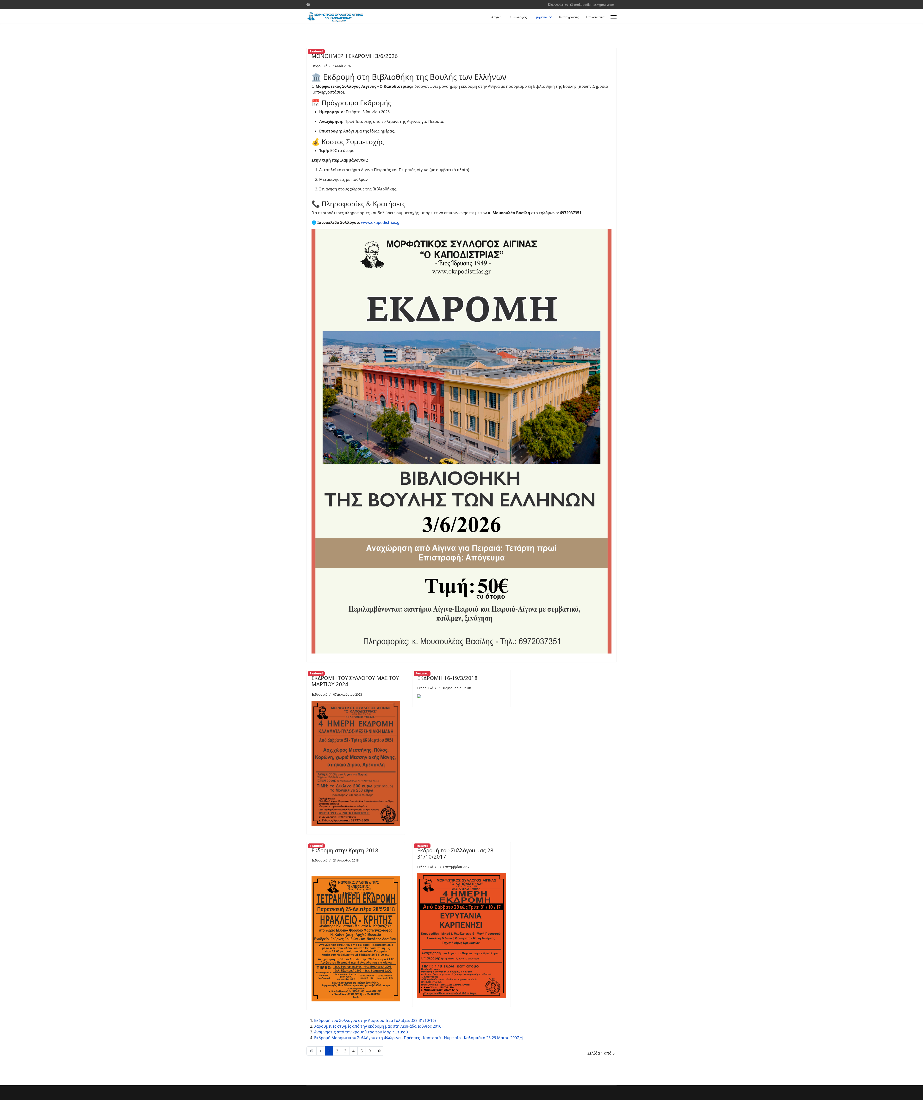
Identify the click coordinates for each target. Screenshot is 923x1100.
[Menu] (614, 17)
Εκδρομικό (319, 66)
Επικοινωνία (595, 17)
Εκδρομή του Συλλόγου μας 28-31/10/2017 (456, 853)
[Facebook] (308, 4)
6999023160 (559, 5)
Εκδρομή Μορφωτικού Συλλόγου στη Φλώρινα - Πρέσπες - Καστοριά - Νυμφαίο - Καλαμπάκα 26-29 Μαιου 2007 (418, 1037)
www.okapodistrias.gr (381, 222)
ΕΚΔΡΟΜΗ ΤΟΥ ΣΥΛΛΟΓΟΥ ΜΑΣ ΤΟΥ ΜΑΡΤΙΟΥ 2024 (355, 681)
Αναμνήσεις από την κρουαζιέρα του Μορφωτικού (361, 1032)
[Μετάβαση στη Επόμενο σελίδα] (370, 1051)
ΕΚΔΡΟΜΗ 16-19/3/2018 (447, 677)
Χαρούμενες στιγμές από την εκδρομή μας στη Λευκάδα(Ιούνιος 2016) (378, 1026)
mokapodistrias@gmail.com (594, 5)
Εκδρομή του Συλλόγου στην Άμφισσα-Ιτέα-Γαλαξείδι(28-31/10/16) (375, 1020)
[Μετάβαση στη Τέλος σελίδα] (379, 1051)
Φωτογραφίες (569, 17)
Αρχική (496, 17)
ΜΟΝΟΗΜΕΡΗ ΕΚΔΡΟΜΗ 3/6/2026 (355, 55)
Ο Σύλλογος (518, 17)
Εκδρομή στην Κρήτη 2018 (345, 850)
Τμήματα (540, 17)
